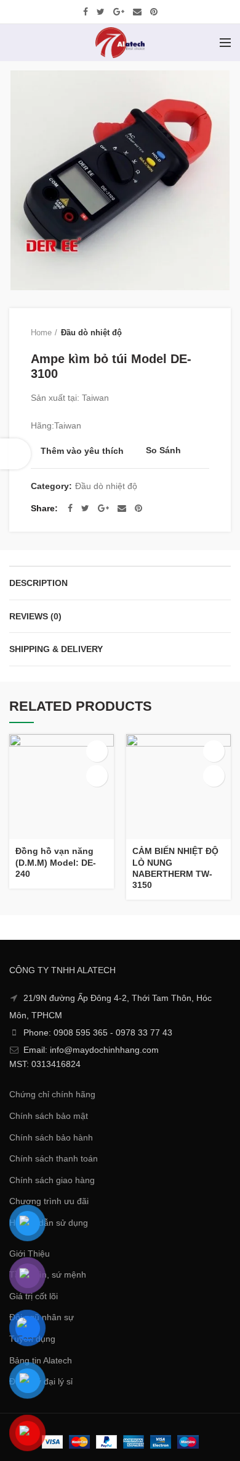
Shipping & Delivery (56, 649)
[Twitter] (100, 12)
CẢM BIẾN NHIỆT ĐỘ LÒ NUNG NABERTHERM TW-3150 (175, 868)
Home (41, 332)
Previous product (178, 333)
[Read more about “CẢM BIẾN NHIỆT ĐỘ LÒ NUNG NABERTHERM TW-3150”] (214, 751)
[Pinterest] (154, 12)
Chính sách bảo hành (51, 1137)
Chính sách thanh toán (53, 1158)
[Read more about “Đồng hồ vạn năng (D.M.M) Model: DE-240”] (97, 751)
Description (38, 583)
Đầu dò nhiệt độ (91, 332)
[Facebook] (85, 12)
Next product (203, 333)
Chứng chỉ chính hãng (52, 1094)
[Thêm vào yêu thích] (97, 776)
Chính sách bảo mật (48, 1116)
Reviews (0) (35, 616)
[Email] (137, 12)
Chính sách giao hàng (52, 1180)
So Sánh (163, 450)
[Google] (119, 12)
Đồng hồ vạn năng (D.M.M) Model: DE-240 (55, 862)
